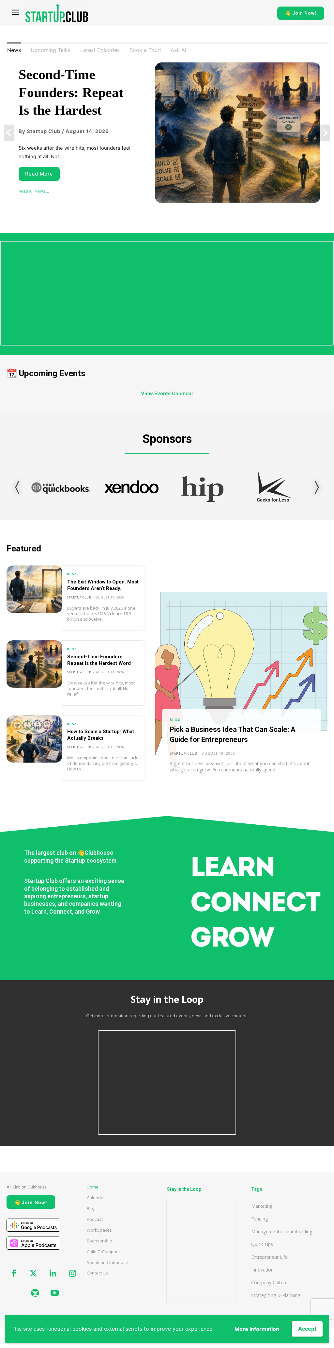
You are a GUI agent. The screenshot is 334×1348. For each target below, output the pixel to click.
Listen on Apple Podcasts (33, 1243)
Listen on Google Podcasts (33, 1225)
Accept (307, 1328)
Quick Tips (262, 1244)
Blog (72, 574)
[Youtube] (54, 1293)
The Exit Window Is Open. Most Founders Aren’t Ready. (103, 585)
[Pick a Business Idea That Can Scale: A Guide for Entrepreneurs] (241, 678)
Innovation (262, 1270)
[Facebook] (14, 1274)
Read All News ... (34, 191)
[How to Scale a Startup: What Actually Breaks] (34, 739)
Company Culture (269, 1282)
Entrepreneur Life (269, 1257)
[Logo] (56, 13)
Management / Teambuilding (281, 1231)
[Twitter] (33, 1274)
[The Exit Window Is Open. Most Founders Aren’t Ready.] (34, 589)
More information (257, 1329)
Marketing (261, 1206)
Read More (39, 174)
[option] (167, 132)
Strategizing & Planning (275, 1295)
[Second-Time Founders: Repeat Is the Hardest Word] (34, 664)
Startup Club (79, 597)
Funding (259, 1219)
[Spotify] (35, 1293)
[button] (9, 133)
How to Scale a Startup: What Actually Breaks (100, 735)
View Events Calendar (167, 393)
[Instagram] (72, 1274)
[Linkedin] (53, 1274)
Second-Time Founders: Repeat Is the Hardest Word (99, 660)
